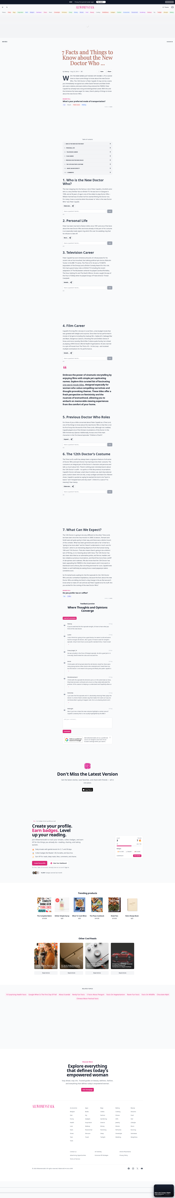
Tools (71, 1141)
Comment (67, 731)
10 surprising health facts (16, 994)
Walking (84, 105)
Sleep (9, 12)
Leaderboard (120, 855)
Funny (70, 12)
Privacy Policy (124, 1155)
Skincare (87, 1133)
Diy (154, 12)
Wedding (118, 1137)
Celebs (102, 1111)
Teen (71, 1137)
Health (72, 1122)
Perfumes (64, 12)
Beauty (92, 12)
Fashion (119, 12)
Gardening (142, 12)
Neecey (67, 71)
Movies (81, 12)
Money (76, 12)
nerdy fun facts (78, 994)
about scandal (64, 994)
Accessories (126, 12)
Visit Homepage (87, 1090)
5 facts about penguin (95, 994)
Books (87, 1111)
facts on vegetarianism (115, 994)
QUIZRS (111, 106)
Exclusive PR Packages (101, 1155)
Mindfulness (105, 12)
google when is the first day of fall (43, 994)
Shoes (45, 12)
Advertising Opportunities (78, 1155)
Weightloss (134, 1137)
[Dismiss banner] (110, 737)
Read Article (50, 973)
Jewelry (117, 1122)
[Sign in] (172, 7)
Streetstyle (57, 12)
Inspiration (20, 12)
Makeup (149, 12)
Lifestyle (166, 12)
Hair (132, 1119)
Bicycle (69, 105)
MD (81, 71)
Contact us (73, 1151)
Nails (26, 12)
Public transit (76, 105)
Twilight (159, 12)
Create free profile (39, 863)
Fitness (4, 12)
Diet (71, 1115)
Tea (64, 596)
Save (101, 71)
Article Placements (125, 1151)
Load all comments (70, 618)
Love (71, 1126)
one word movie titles (73, 384)
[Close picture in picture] (155, 1186)
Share (109, 71)
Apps (86, 1108)
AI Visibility (98, 1151)
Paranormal (135, 12)
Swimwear (39, 12)
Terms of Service (75, 1159)
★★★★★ (170, 41)
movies (4, 41)
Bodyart (32, 12)
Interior (102, 1122)
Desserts (133, 1111)
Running (133, 1130)
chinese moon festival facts (87, 998)
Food (87, 12)
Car (64, 105)
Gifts (116, 1119)
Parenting (103, 1130)
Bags (14, 12)
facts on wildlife (148, 994)
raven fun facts (133, 994)
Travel (87, 1137)
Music (50, 12)
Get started (137, 855)
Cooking (98, 12)
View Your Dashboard (60, 863)
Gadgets (113, 12)
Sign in (67, 867)
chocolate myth (163, 994)
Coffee (69, 596)
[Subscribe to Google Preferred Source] (73, 740)
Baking (171, 12)
